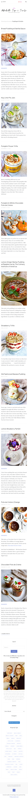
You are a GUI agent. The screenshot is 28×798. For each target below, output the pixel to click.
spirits (20, 769)
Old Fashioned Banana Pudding (13, 374)
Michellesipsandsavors (15, 785)
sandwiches (8, 766)
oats (5, 756)
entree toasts (8, 751)
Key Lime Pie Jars (8, 98)
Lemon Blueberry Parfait (10, 429)
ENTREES (19, 748)
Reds (19, 761)
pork (13, 759)
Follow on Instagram (15, 722)
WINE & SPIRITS (14, 774)
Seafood (15, 766)
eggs (15, 748)
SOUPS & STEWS (14, 769)
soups (7, 769)
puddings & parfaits (11, 761)
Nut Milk (20, 753)
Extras (15, 751)
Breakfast (19, 738)
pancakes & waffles (19, 756)
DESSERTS (4, 68)
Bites (21, 735)
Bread (8, 738)
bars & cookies (17, 733)
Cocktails (19, 743)
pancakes (10, 756)
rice (16, 764)
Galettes (21, 751)
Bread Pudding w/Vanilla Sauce (13, 28)
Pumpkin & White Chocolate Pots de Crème (12, 204)
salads (20, 764)
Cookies (7, 746)
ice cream (14, 753)
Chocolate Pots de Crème (14, 545)
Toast (13, 772)
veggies (18, 772)
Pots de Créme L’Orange (10, 502)
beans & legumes (9, 735)
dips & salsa (9, 748)
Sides (20, 766)
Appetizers (9, 733)
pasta (9, 759)
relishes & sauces (9, 764)
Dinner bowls (20, 746)
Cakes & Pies (10, 740)
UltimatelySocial (14, 797)
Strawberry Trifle (7, 325)
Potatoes (18, 759)
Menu (4, 1)
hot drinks (7, 753)
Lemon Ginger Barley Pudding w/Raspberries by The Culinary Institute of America (13, 264)
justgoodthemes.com (16, 786)
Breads (12, 738)
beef (17, 735)
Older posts (6, 633)
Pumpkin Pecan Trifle (9, 146)
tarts (9, 772)
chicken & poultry (11, 743)
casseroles (17, 740)
